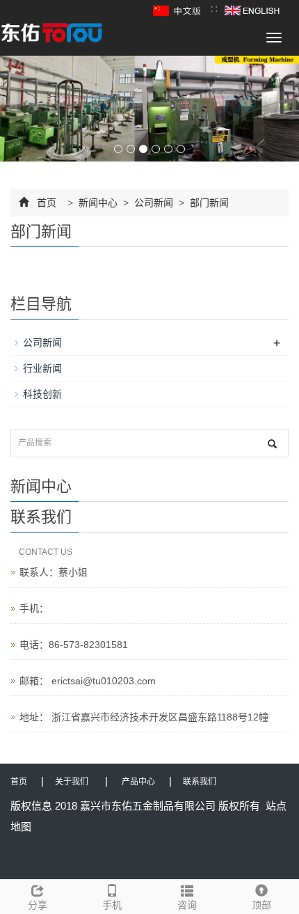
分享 (37, 905)
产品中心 (138, 782)
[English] (252, 10)
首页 (46, 202)
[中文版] (178, 10)
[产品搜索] (272, 444)
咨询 (187, 905)
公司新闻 (153, 202)
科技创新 (42, 394)
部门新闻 (208, 202)
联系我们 (199, 782)
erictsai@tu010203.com (102, 680)
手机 (112, 905)
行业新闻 (42, 368)
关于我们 (71, 782)
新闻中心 (98, 202)
